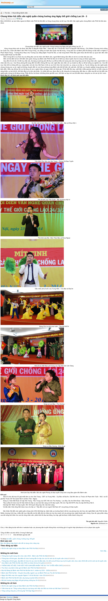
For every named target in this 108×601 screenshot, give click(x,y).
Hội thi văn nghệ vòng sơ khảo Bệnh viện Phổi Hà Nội (19, 548)
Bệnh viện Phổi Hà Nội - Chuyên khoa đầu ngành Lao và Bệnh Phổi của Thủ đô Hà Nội (31, 573)
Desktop (9, 597)
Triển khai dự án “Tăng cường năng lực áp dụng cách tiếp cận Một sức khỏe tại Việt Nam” (32, 588)
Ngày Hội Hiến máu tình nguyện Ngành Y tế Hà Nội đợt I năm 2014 (24, 575)
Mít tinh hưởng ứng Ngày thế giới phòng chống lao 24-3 (20, 580)
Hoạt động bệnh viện (20, 13)
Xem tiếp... (103, 551)
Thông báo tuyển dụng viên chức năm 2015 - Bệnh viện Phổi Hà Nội (24, 556)
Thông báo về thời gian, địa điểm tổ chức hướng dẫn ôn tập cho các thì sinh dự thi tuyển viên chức (35, 558)
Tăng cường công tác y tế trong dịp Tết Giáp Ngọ (18, 591)
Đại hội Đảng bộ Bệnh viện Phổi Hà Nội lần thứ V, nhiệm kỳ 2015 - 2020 (25, 570)
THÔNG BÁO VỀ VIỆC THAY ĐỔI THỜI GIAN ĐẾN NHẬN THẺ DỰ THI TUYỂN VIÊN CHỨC (32, 565)
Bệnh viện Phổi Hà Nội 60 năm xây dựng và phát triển (19, 578)
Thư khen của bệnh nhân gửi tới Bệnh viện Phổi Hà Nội (20, 568)
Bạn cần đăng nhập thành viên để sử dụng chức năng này (20, 543)
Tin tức (7, 13)
